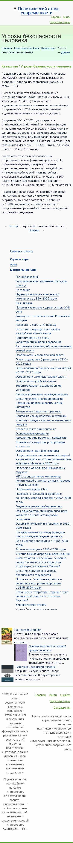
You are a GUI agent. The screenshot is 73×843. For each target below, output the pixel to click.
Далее (65, 52)
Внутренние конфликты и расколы (38, 411)
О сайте (65, 695)
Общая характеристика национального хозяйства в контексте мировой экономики (41, 515)
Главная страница (21, 251)
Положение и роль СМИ (32, 489)
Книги (66, 17)
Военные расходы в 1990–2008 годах (41, 549)
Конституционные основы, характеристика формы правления (38, 340)
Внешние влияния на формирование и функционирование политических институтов (39, 403)
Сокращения (62, 708)
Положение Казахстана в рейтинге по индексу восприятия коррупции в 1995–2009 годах (39, 583)
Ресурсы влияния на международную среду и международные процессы (40, 534)
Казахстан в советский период (36, 325)
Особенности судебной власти (36, 381)
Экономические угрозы (31, 605)
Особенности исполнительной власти (40, 355)
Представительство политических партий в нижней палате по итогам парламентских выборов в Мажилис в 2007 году (43, 459)
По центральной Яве (27, 630)
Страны (56, 17)
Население (23, 290)
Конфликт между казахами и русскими (41, 416)
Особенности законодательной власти (41, 377)
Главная (6, 48)
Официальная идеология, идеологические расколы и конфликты (41, 436)
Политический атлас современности (39, 10)
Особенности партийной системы (37, 451)
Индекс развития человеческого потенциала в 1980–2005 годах (37, 296)
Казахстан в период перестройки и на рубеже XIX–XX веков (38, 331)
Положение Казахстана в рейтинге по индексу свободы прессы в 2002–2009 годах (43, 498)
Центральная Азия (26, 48)
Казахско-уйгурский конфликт (36, 429)
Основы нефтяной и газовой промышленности (47, 648)
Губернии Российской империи (35, 667)
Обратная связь (60, 22)
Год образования (27, 277)
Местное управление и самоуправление (42, 394)
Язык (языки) (24, 303)
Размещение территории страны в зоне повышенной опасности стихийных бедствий (42, 596)
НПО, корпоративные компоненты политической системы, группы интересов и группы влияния (43, 481)
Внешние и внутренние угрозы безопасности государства (36, 573)
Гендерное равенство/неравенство (39, 506)
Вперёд (34, 230)
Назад (13, 226)
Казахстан (48, 48)
